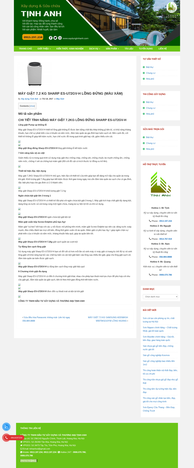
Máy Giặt (60, 99)
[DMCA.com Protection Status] (28, 460)
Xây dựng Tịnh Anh (29, 99)
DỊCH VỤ (94, 48)
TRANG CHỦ (25, 48)
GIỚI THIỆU (43, 48)
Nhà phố (150, 79)
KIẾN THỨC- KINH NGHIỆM (70, 48)
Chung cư (150, 73)
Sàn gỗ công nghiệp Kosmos (156, 355)
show (32, 106)
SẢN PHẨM (112, 48)
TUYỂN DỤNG (146, 48)
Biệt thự (149, 67)
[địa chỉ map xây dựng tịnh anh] (137, 445)
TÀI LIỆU (129, 48)
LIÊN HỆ (162, 48)
